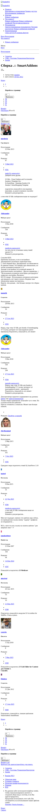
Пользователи (10, 25)
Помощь (8, 785)
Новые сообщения (11, 17)
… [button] (6, 86)
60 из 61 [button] (12, 110)
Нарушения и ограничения (15, 11)
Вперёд (3, 108)
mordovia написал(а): (12, 248)
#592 (7, 244)
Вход (2, 48)
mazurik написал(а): (12, 383)
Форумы (8, 15)
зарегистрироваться (16, 399)
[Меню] (2, 4)
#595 (7, 462)
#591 (7, 170)
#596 (7, 505)
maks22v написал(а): (12, 173)
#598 (7, 609)
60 (6, 103)
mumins (17, 75)
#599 (7, 663)
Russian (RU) (9, 776)
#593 (7, 324)
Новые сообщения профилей (24, 29)
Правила (8, 9)
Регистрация (5, 51)
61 (6, 105)
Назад (3, 80)
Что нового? (9, 19)
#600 (7, 710)
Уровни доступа (31, 11)
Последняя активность (21, 23)
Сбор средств (10, 33)
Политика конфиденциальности (16, 783)
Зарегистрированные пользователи (18, 27)
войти (3, 399)
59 (6, 101)
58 (6, 99)
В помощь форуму (22, 33)
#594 (7, 380)
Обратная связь (10, 779)
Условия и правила (12, 781)
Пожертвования (11, 31)
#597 (7, 567)
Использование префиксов (15, 13)
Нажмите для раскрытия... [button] (14, 193)
